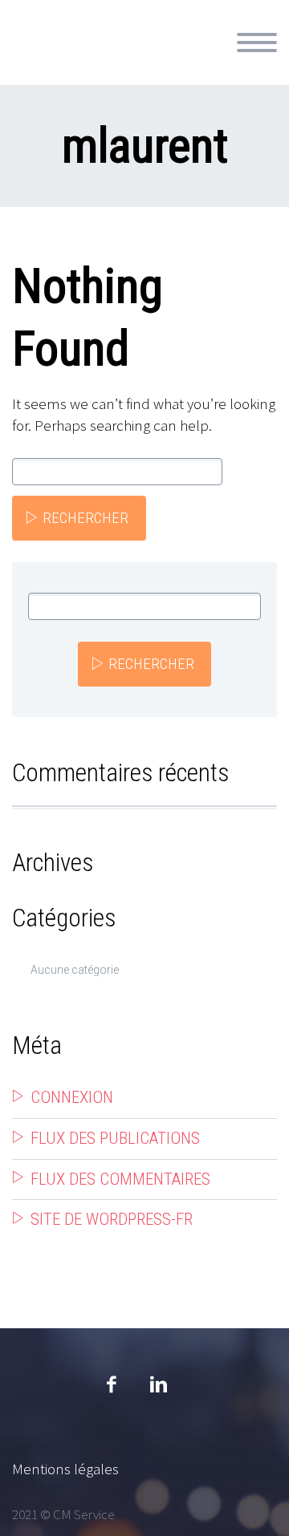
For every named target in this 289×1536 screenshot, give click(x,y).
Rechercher (85, 518)
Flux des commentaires (120, 1179)
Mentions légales (65, 1468)
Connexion (72, 1097)
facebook (111, 1384)
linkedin (158, 1384)
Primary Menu (257, 42)
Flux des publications (115, 1138)
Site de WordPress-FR (112, 1219)
